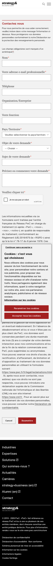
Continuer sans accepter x (18, 247)
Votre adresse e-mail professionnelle (24, 72)
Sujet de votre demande (17, 156)
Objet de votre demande (17, 143)
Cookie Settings (9, 558)
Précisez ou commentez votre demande (26, 171)
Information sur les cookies (20, 300)
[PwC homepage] (9, 4)
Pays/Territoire (12, 129)
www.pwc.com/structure (35, 530)
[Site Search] (43, 4)
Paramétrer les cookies (26, 308)
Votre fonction (10, 115)
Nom (5, 57)
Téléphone (8, 86)
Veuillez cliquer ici (13, 192)
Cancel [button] (8, 420)
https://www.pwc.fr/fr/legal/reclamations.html (27, 372)
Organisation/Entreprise (16, 100)
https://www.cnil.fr (12, 396)
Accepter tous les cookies (26, 316)
